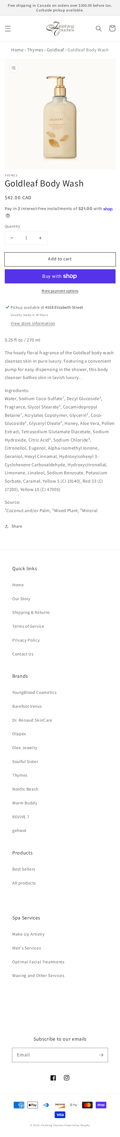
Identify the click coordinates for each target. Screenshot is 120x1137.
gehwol (19, 830)
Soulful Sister (25, 761)
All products (24, 883)
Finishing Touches (52, 1125)
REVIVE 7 (20, 816)
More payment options (60, 290)
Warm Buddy (24, 803)
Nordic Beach (25, 789)
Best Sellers (23, 869)
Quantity (12, 226)
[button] (7, 28)
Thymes (35, 50)
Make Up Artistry (28, 934)
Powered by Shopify (77, 1125)
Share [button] (17, 526)
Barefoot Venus (27, 706)
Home (17, 50)
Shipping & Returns (31, 612)
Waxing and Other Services (38, 975)
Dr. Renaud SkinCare (32, 720)
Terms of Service (28, 626)
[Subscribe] (101, 1054)
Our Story (21, 598)
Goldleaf (55, 50)
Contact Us (22, 654)
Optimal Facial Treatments (38, 961)
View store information (33, 323)
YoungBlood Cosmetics (34, 692)
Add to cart (60, 259)
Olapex (19, 733)
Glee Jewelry (24, 747)
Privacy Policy (26, 640)
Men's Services (26, 948)
